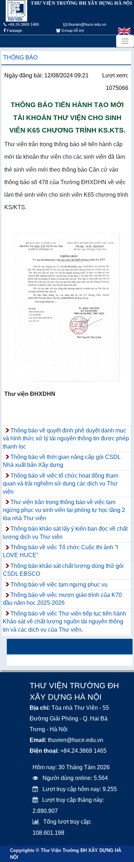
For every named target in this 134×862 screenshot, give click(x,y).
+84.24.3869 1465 (23, 24)
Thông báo (20, 57)
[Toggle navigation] (125, 41)
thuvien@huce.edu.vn (86, 24)
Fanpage (14, 30)
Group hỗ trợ (72, 30)
